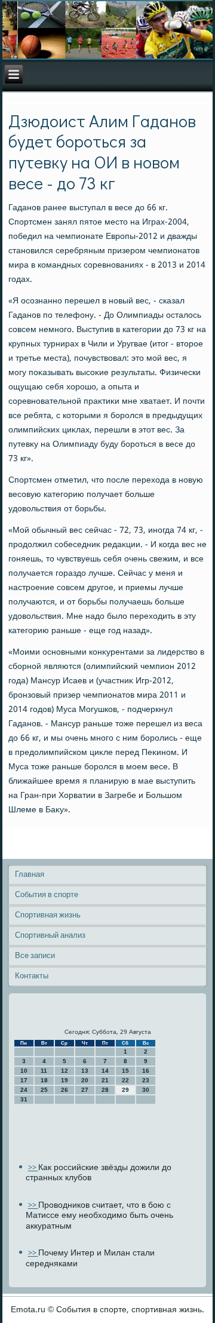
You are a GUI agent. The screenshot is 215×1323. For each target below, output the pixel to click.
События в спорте (46, 895)
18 (44, 1080)
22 (125, 1080)
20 (84, 1080)
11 (44, 1070)
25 (44, 1089)
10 (23, 1070)
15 (125, 1070)
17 (23, 1080)
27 (84, 1089)
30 (145, 1089)
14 (105, 1070)
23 (145, 1080)
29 (125, 1089)
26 (64, 1089)
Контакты (31, 976)
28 (105, 1089)
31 (23, 1099)
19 (64, 1080)
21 (105, 1080)
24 (23, 1089)
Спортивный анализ (50, 936)
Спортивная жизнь (48, 915)
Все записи (35, 956)
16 (145, 1070)
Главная (29, 875)
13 (84, 1070)
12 (64, 1070)
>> (33, 1168)
